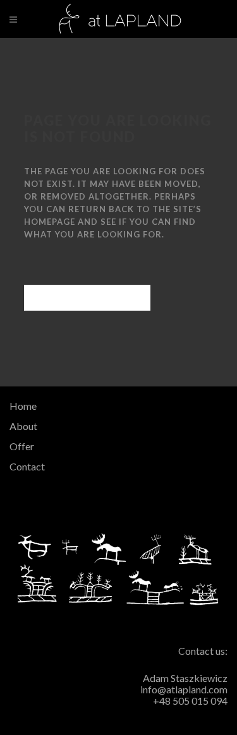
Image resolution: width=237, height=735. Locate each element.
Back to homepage (87, 298)
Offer (21, 446)
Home (23, 406)
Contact (27, 466)
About (23, 426)
